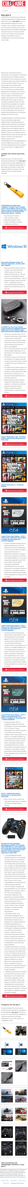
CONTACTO (6, 1183)
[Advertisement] (14, 56)
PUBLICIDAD (5, 1180)
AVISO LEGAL (22, 1180)
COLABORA (13, 1180)
